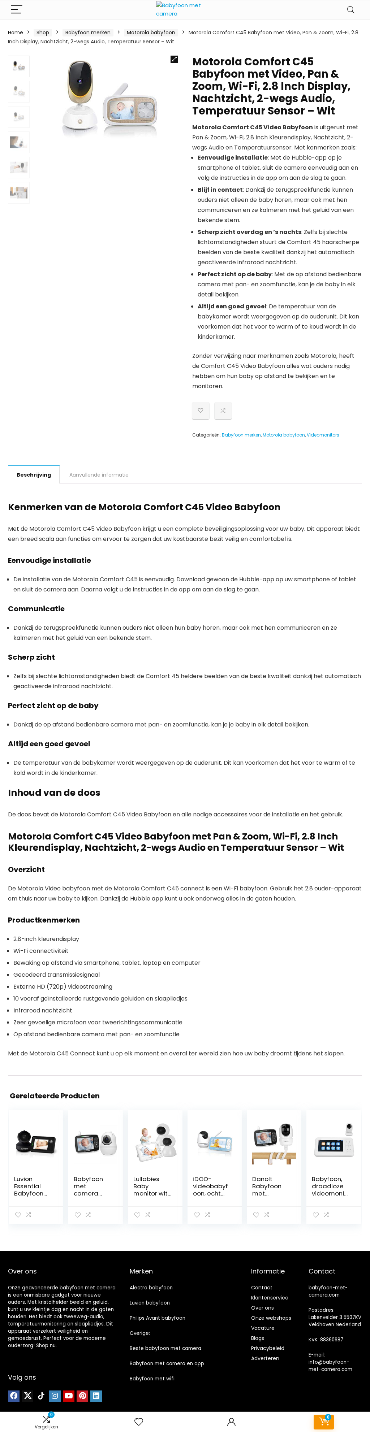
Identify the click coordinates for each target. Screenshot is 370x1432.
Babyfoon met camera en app (167, 1363)
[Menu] (16, 9)
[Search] (351, 9)
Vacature (263, 1328)
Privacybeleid (267, 1348)
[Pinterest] (82, 1396)
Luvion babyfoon (150, 1302)
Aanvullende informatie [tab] (99, 474)
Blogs (257, 1338)
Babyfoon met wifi (152, 1378)
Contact (261, 1287)
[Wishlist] (138, 1422)
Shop (42, 32)
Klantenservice (269, 1297)
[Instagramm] (55, 1396)
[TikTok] (41, 1396)
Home (15, 32)
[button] (174, 59)
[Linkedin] (96, 1396)
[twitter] (27, 1396)
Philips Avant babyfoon (157, 1318)
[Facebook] (14, 1396)
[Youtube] (68, 1396)
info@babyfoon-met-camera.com (330, 1366)
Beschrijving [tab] (34, 474)
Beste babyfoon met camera (165, 1348)
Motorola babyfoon (151, 32)
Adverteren (265, 1358)
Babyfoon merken (88, 32)
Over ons (262, 1307)
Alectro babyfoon (151, 1287)
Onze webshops (271, 1318)
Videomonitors (323, 435)
